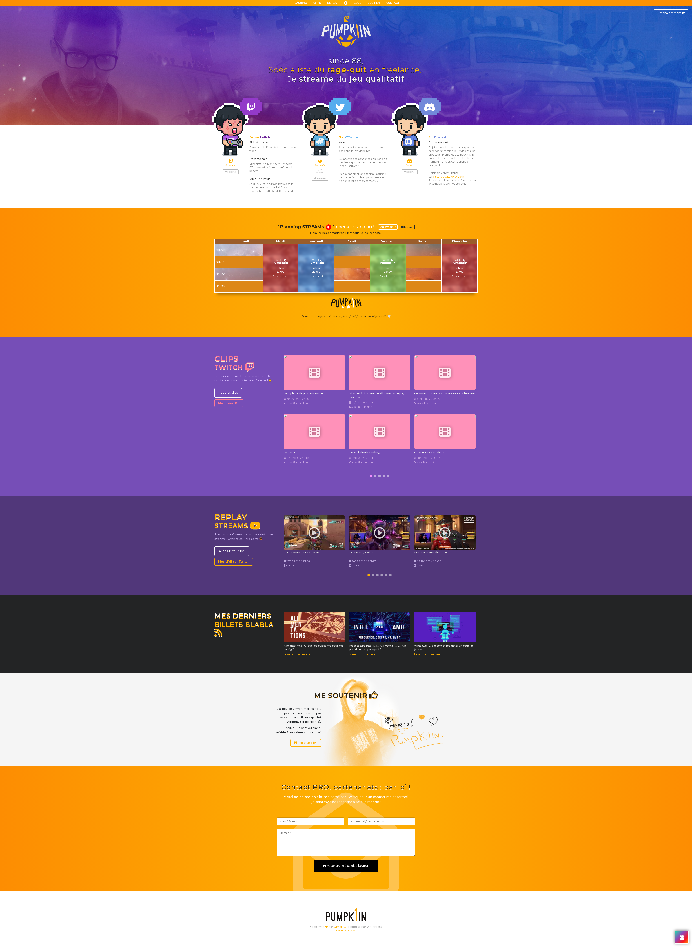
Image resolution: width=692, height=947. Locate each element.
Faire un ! (307, 742)
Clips (317, 3)
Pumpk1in (280, 262)
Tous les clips (228, 392)
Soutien (374, 3)
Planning (300, 3)
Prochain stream (669, 13)
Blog (357, 3)
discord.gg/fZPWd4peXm (449, 176)
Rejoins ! (232, 171)
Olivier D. (340, 926)
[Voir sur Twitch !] (314, 372)
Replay (332, 3)
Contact (392, 3)
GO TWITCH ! (388, 227)
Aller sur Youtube (232, 551)
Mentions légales (346, 930)
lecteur (408, 227)
